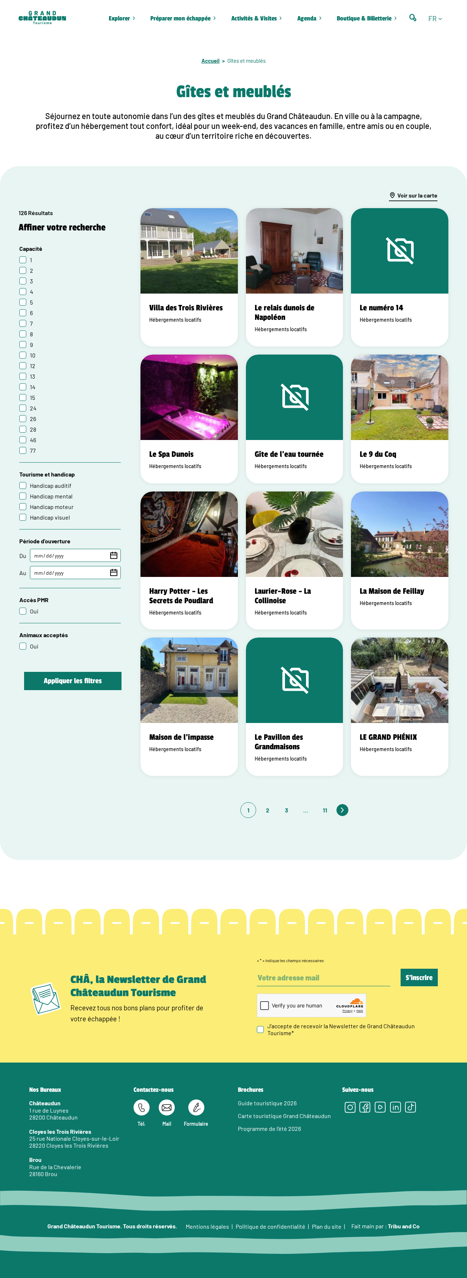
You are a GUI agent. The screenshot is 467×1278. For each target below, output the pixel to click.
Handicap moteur (52, 506)
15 (32, 397)
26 (33, 418)
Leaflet (417, 815)
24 (33, 408)
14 (32, 386)
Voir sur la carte (417, 195)
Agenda (306, 18)
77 (33, 450)
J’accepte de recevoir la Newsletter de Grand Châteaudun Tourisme (341, 1029)
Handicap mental (51, 496)
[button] (438, 18)
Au (22, 572)
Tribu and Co (404, 1225)
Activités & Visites (254, 18)
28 (33, 429)
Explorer (119, 18)
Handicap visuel (50, 517)
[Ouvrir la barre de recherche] (413, 18)
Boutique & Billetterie (364, 18)
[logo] (42, 18)
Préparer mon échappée (180, 18)
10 (32, 355)
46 (33, 439)
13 (32, 376)
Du (22, 555)
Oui (34, 611)
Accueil (210, 60)
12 (32, 365)
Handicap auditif (51, 485)
